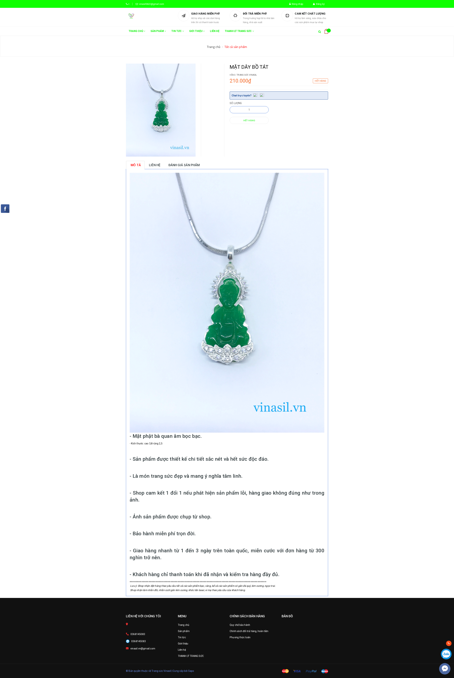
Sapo (191, 670)
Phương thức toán (240, 637)
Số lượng (236, 103)
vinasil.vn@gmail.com (142, 648)
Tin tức (176, 31)
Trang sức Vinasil (247, 75)
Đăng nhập (297, 4)
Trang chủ (136, 31)
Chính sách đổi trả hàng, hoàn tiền (249, 631)
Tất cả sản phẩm (236, 47)
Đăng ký (320, 4)
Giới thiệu (196, 31)
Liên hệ (214, 31)
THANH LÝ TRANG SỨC (238, 31)
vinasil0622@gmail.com (151, 4)
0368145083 (138, 634)
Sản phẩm (157, 31)
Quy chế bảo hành (240, 624)
